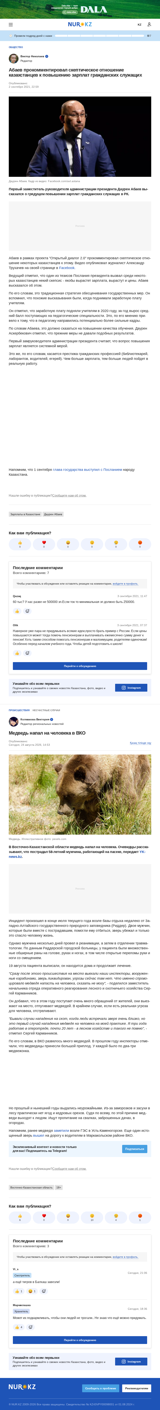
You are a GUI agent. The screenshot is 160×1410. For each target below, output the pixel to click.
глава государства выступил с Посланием (87, 470)
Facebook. (67, 268)
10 (92, 1220)
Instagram (134, 687)
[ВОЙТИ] (149, 25)
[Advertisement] (80, 225)
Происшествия (19, 710)
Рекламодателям (136, 1388)
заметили (62, 1131)
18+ (58, 1187)
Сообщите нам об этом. (69, 495)
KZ (139, 24)
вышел (39, 1135)
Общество (16, 47)
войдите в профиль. (125, 583)
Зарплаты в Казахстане (25, 514)
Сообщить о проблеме (100, 1388)
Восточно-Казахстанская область (31, 1187)
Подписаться (134, 1149)
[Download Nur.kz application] (80, 9)
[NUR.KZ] (80, 24)
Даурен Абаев (53, 514)
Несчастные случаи (46, 710)
